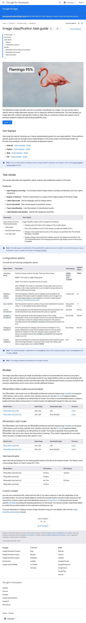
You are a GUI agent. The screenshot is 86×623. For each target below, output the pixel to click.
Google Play (62, 571)
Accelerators (7, 561)
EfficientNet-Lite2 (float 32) (12, 449)
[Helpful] (78, 23)
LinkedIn (33, 561)
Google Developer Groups (11, 554)
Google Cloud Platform (10, 598)
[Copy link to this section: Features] (13, 186)
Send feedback (75, 29)
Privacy (11, 613)
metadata (12, 503)
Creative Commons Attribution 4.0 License (59, 533)
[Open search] (60, 2)
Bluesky (32, 554)
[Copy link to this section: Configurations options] (27, 258)
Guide (28, 146)
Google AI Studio (63, 561)
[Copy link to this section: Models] (13, 370)
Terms (5, 613)
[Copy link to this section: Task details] (18, 175)
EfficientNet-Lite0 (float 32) (12, 415)
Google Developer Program (11, 551)
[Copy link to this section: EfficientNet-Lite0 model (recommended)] (45, 389)
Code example (19, 146)
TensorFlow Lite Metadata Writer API (27, 300)
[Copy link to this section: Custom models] (20, 491)
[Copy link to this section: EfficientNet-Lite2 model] (28, 421)
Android (60, 551)
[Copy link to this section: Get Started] (18, 131)
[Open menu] (3, 2)
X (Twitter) (33, 564)
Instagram (33, 558)
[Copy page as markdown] (57, 28)
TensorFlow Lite (54, 500)
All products (6, 604)
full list (59, 396)
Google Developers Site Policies (55, 535)
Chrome (61, 554)
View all (60, 574)
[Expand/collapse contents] (14, 35)
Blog (31, 551)
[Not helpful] (81, 23)
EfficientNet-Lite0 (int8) (11, 411)
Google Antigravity (64, 564)
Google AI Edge (10, 9)
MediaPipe (32, 23)
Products (11, 23)
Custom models (41, 250)
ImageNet (68, 394)
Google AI (6, 601)
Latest (74, 411)
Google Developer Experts (11, 558)
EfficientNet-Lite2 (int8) (11, 446)
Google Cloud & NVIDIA (10, 564)
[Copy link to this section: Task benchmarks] (21, 456)
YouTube (33, 568)
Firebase (61, 558)
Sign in (81, 2)
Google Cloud (62, 568)
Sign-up (48, 16)
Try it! (7, 122)
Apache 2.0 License (28, 535)
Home (4, 23)
